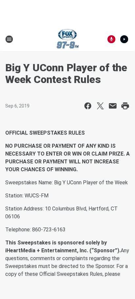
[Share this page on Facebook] (87, 105)
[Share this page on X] (100, 105)
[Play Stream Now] (124, 39)
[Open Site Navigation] (9, 39)
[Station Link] (68, 39)
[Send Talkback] (111, 39)
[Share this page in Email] (112, 105)
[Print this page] (125, 105)
